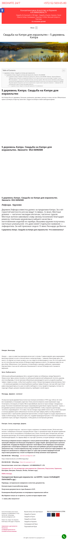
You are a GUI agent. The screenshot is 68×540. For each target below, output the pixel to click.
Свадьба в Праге (29, 516)
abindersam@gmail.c (26, 456)
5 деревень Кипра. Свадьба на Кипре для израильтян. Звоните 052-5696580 (25, 75)
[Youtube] (58, 515)
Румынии (41, 468)
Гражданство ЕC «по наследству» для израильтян (19, 468)
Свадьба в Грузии (30, 514)
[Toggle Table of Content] (63, 70)
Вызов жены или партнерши (33, 511)
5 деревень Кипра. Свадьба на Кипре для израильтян (19, 73)
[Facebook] (49, 515)
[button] (36, 27)
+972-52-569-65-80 (55, 3)
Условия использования (9, 531)
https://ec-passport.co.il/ (27, 462)
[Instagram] (53, 515)
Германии (58, 468)
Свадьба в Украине (30, 521)
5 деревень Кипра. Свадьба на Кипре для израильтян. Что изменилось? (27, 85)
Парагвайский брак (30, 526)
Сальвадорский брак (31, 524)
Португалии (49, 468)
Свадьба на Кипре (30, 519)
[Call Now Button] (64, 536)
